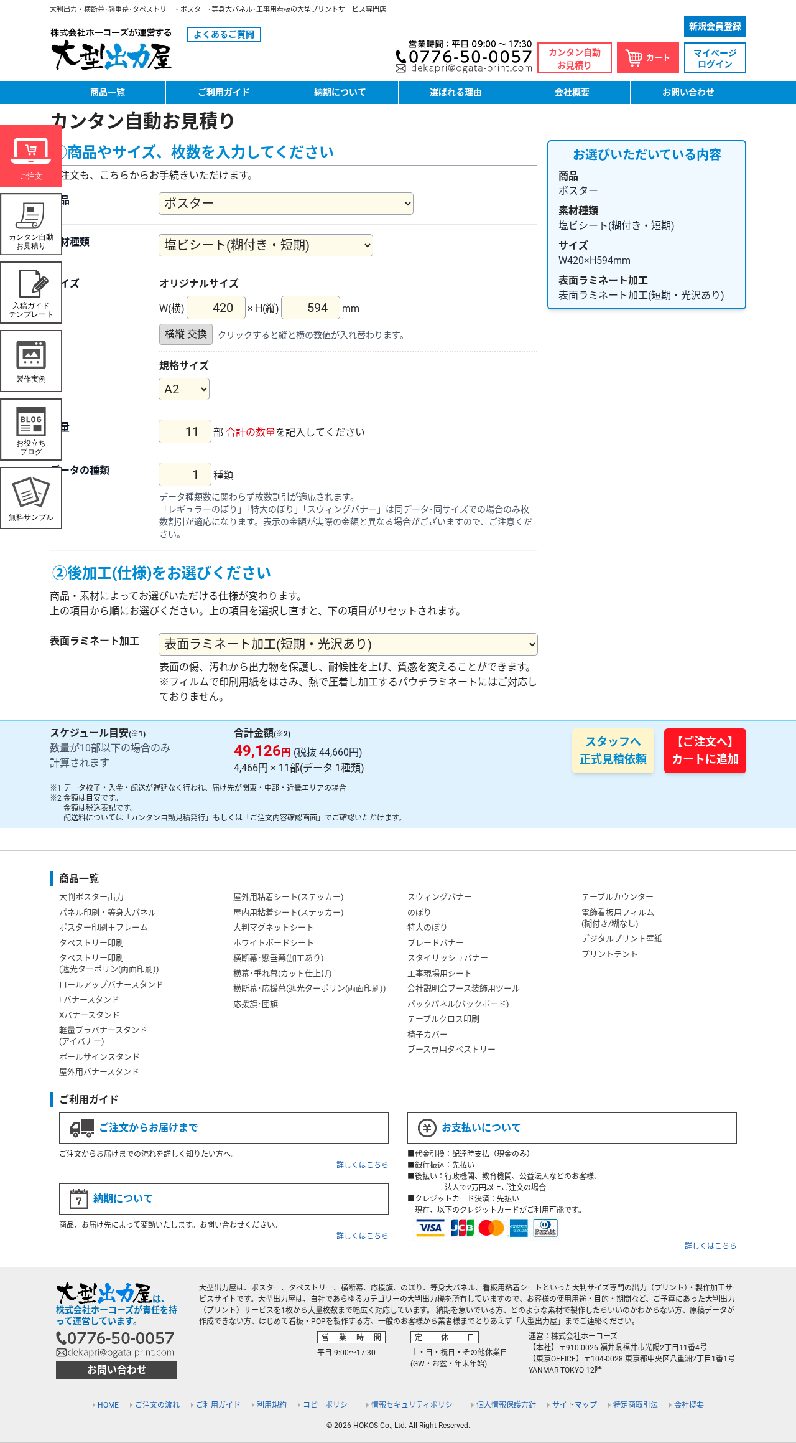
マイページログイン (715, 58)
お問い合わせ (688, 92)
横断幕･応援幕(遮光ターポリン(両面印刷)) (309, 988)
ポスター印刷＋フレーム (103, 927)
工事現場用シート (439, 973)
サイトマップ (574, 1405)
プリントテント (609, 954)
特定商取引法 (635, 1405)
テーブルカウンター (617, 896)
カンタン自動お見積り (574, 58)
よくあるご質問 (223, 34)
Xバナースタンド (89, 1015)
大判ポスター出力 (91, 896)
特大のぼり (427, 927)
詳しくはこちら (362, 1165)
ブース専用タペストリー (451, 1049)
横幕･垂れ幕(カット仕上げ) (282, 973)
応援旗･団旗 (255, 1003)
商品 (60, 200)
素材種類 (70, 242)
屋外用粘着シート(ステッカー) (288, 896)
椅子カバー (427, 1034)
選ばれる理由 (456, 92)
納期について (340, 92)
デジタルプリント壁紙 (621, 938)
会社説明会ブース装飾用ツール (463, 988)
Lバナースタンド (89, 999)
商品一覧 (107, 92)
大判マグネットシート (273, 927)
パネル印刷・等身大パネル (107, 912)
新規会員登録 (715, 26)
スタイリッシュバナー (447, 957)
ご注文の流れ (157, 1405)
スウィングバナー (439, 896)
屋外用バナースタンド (99, 1071)
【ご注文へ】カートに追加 (705, 750)
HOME (108, 1405)
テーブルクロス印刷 (443, 1018)
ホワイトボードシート (273, 942)
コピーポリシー (329, 1405)
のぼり (419, 912)
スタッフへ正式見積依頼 (613, 750)
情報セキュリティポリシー (415, 1405)
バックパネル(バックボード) (458, 1003)
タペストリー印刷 (91, 942)
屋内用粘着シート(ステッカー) (288, 912)
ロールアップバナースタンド (111, 984)
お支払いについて (481, 1128)
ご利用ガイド (224, 92)
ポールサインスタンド (99, 1056)
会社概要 (572, 92)
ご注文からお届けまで (148, 1128)
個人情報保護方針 (506, 1405)
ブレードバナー (435, 942)
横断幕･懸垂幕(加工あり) (278, 957)
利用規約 (272, 1405)
